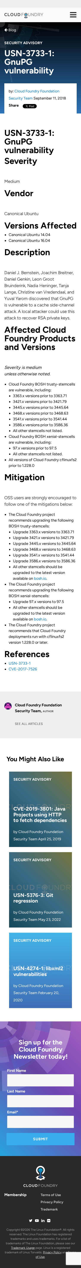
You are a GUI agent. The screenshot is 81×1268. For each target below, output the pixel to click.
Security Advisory (23, 43)
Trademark (49, 1209)
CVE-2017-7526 (23, 669)
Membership (15, 1194)
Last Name (16, 1091)
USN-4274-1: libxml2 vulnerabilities (38, 971)
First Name (16, 1070)
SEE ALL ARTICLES (29, 724)
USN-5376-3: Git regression (33, 898)
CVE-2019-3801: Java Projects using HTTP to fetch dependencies (40, 814)
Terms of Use (51, 1195)
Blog (12, 30)
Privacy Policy (52, 1202)
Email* (12, 1112)
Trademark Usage (23, 1248)
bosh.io (40, 578)
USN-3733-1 (19, 663)
